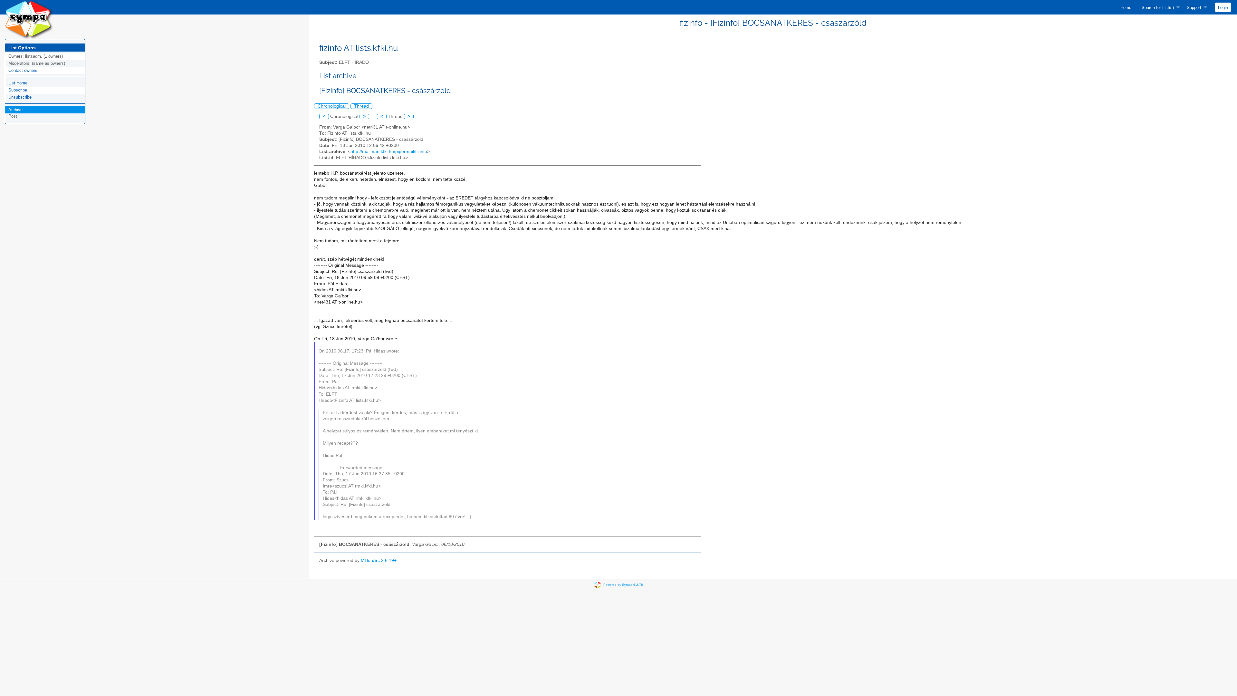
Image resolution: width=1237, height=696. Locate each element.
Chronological (332, 106)
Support (1194, 7)
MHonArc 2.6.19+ (379, 560)
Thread (361, 106)
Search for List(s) (1158, 7)
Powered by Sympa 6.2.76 (623, 584)
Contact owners (22, 70)
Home (1125, 7)
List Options (22, 47)
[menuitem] (1125, 7)
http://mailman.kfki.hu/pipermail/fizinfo (388, 151)
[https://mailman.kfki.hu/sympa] (29, 19)
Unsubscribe (20, 97)
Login (1223, 7)
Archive (15, 109)
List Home (17, 83)
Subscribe (17, 90)
